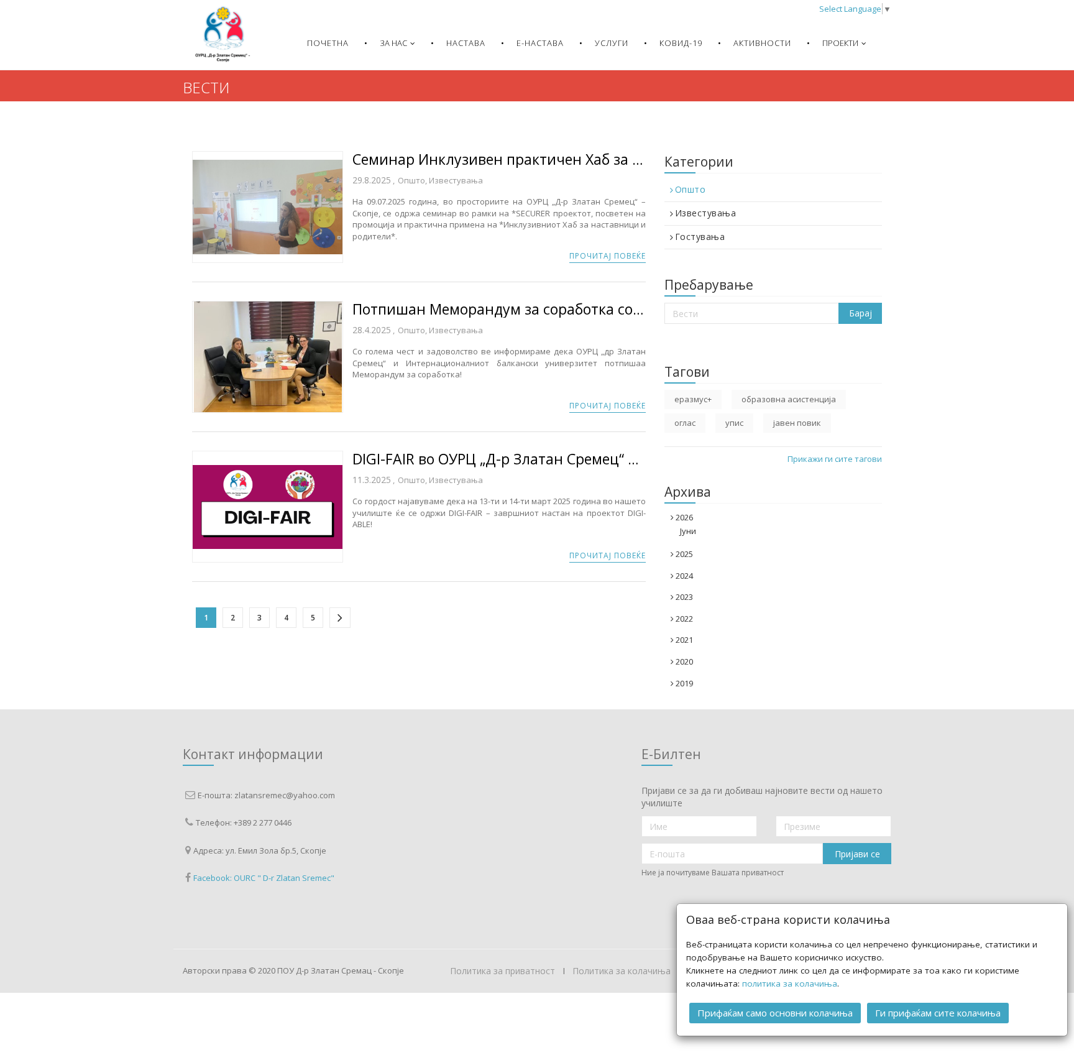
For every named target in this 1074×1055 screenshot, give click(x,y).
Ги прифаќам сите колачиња (938, 1013)
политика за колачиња (789, 983)
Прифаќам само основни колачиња (775, 1013)
